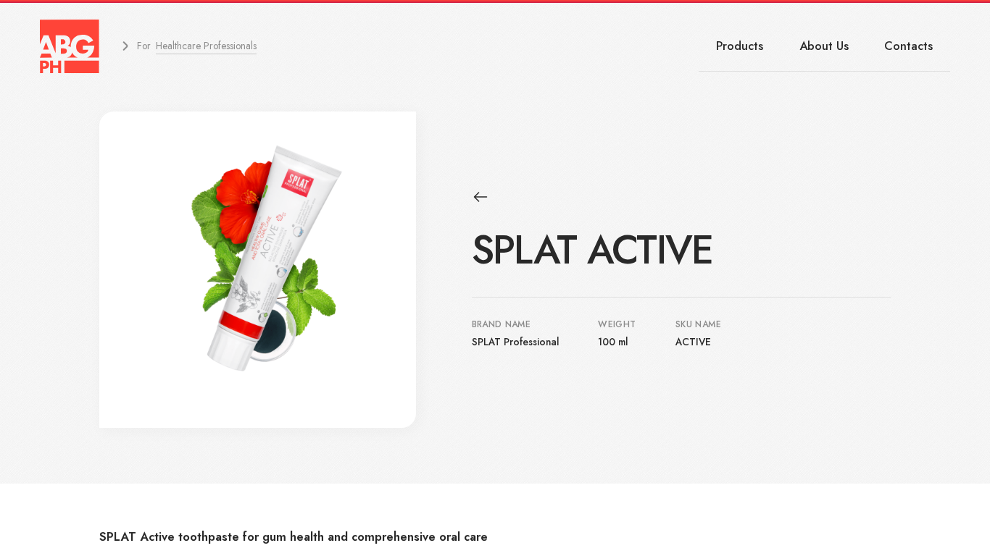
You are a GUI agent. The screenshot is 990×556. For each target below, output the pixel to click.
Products (739, 45)
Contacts (908, 45)
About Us (824, 45)
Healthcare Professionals (206, 45)
